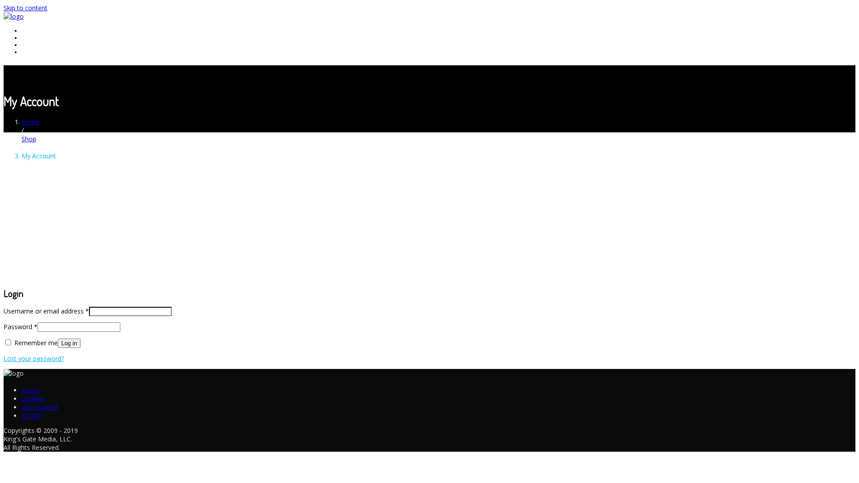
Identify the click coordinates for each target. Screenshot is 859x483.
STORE (31, 51)
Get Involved (39, 44)
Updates (33, 37)
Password (21, 326)
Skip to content (25, 8)
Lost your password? (34, 358)
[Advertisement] (429, 201)
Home (30, 122)
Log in (69, 343)
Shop (28, 139)
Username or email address (46, 311)
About (30, 30)
